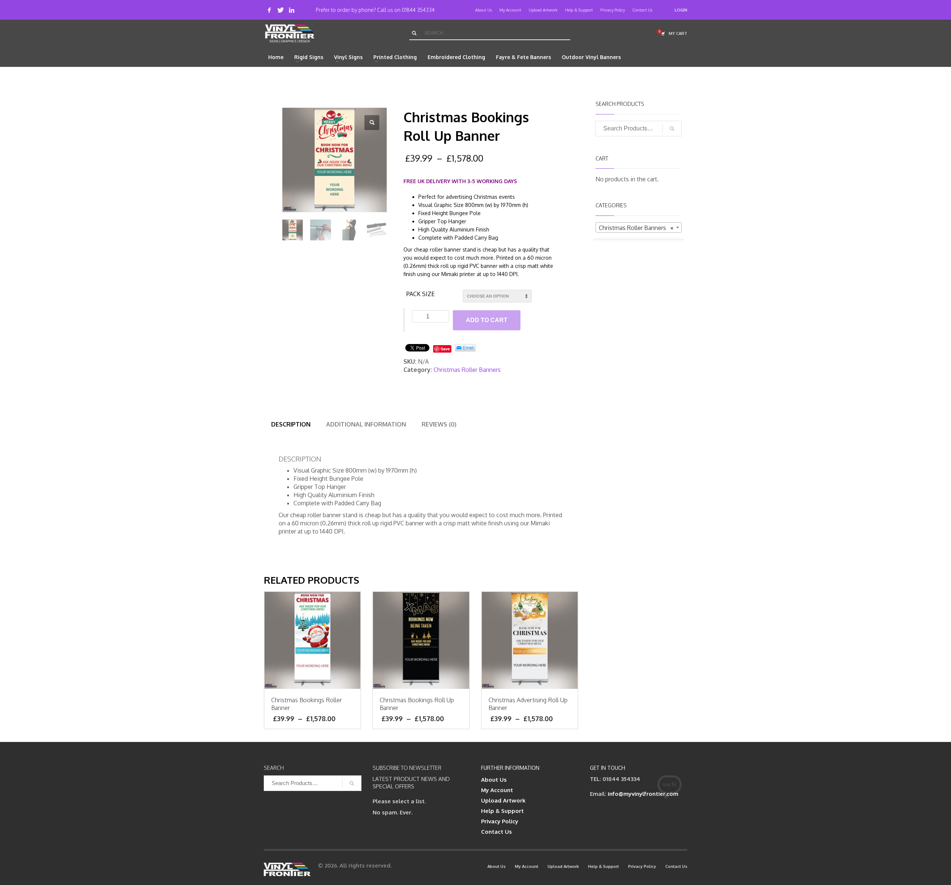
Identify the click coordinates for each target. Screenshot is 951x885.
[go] (414, 33)
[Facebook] (269, 10)
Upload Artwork (543, 10)
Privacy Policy (612, 10)
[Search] (672, 128)
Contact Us (642, 10)
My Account (510, 10)
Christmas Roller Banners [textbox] (636, 227)
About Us (483, 10)
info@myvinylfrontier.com (643, 793)
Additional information (366, 424)
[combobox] (638, 227)
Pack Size (420, 294)
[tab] (291, 424)
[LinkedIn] (291, 10)
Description (291, 424)
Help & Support (579, 10)
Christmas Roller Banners (467, 369)
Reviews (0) (439, 424)
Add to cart (486, 320)
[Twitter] (280, 10)
